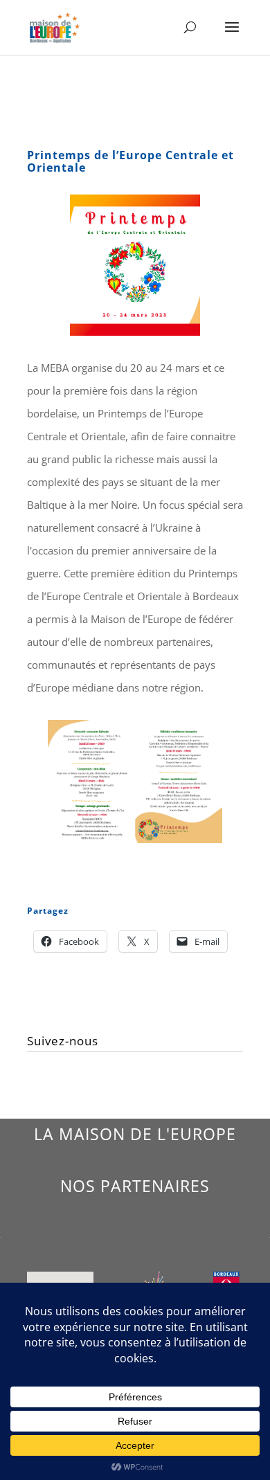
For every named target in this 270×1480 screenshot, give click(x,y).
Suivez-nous (62, 1041)
